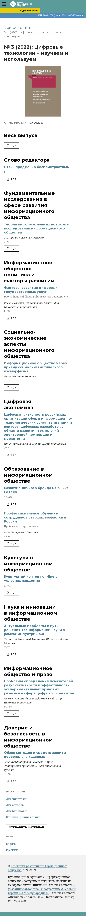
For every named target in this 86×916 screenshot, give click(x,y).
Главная (10, 28)
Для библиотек (17, 811)
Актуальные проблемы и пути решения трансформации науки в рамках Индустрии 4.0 (34, 630)
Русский (12, 850)
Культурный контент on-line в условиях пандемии (30, 578)
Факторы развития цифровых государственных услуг (36, 292)
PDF (13, 145)
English (11, 844)
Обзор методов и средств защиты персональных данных (35, 755)
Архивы (26, 28)
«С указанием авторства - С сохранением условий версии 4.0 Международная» (42, 889)
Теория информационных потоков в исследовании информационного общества (36, 228)
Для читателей (16, 799)
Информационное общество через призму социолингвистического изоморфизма (35, 367)
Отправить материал (26, 827)
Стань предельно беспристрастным (37, 167)
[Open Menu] (4, 4)
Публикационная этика (23, 817)
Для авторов (15, 805)
